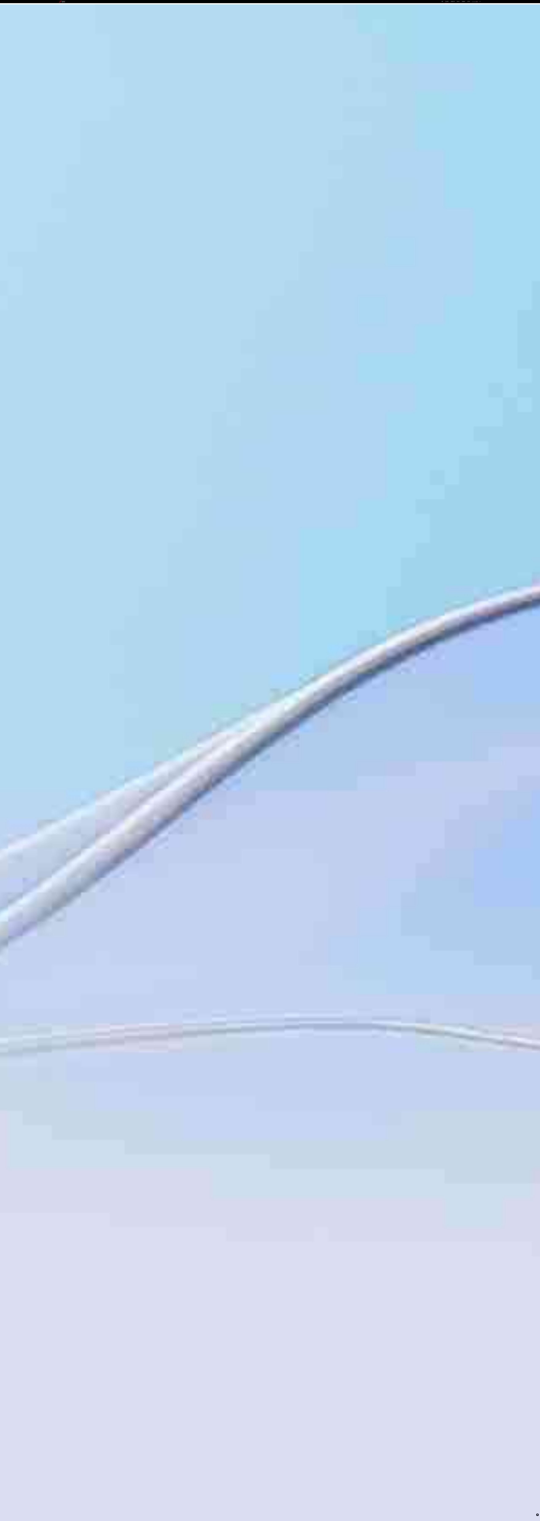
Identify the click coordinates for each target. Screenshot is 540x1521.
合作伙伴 (458, 1)
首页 (442, 1)
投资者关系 (463, 1)
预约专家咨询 (64, 774)
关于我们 (468, 1)
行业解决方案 (453, 1)
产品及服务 (446, 1)
